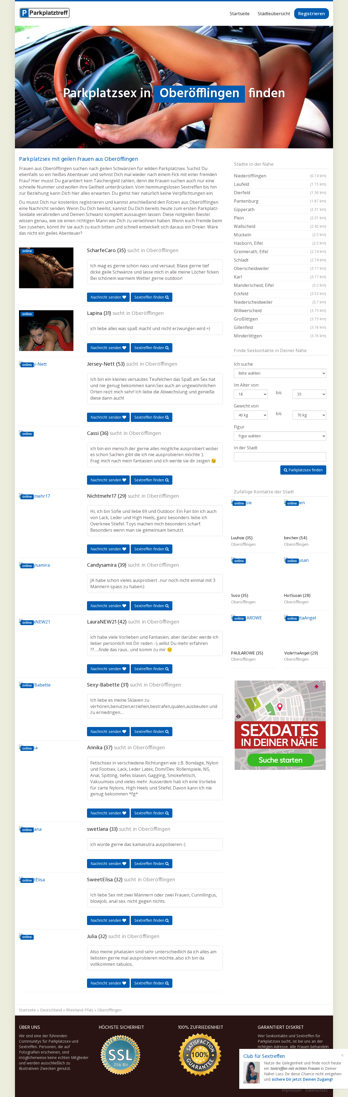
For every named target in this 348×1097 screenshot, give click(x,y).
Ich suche (243, 364)
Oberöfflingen (162, 250)
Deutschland (51, 1010)
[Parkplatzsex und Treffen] (44, 13)
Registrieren (311, 14)
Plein (280, 218)
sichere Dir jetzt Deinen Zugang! (302, 1079)
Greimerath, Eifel (280, 252)
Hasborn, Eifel (280, 243)
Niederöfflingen (280, 176)
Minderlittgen (280, 336)
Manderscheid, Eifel (280, 285)
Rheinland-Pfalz (79, 1010)
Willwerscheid (280, 311)
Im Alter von (246, 385)
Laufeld (280, 184)
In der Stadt (245, 448)
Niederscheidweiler (280, 302)
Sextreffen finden (149, 297)
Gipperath (280, 209)
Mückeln (280, 235)
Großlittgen (280, 319)
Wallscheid (280, 226)
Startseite (240, 14)
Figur (239, 427)
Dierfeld (280, 193)
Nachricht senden (106, 297)
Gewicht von (246, 406)
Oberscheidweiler (280, 268)
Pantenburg (280, 201)
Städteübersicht (274, 14)
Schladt (280, 260)
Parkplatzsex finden (305, 469)
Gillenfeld (280, 327)
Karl (280, 277)
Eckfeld (280, 294)
